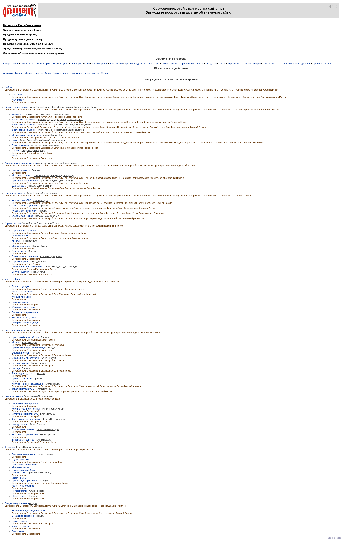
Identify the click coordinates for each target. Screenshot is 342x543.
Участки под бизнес (22, 216)
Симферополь (11, 63)
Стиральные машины (23, 429)
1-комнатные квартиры (24, 119)
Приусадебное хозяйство (25, 337)
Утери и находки (20, 526)
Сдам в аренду (61, 73)
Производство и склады (25, 180)
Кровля (16, 241)
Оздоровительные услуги (25, 322)
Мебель (16, 342)
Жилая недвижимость (16, 107)
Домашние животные (23, 515)
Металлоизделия (21, 246)
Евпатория (76, 63)
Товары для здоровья (23, 373)
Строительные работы (24, 230)
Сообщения (18, 531)
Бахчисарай (43, 63)
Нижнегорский (169, 63)
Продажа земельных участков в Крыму (28, 43)
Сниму (95, 73)
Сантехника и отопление (25, 256)
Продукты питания (22, 378)
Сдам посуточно (81, 73)
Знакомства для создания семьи (29, 510)
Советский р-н (270, 63)
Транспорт (10, 447)
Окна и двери (19, 251)
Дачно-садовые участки (24, 205)
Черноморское (99, 63)
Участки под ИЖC (21, 200)
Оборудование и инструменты (28, 266)
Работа (8, 87)
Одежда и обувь (20, 352)
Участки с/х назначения (24, 210)
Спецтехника (18, 472)
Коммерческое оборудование (27, 383)
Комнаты (16, 114)
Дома (14, 140)
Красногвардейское (135, 63)
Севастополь (28, 63)
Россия (328, 63)
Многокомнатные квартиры (26, 135)
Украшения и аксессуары (25, 358)
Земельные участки (15, 193)
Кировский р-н (235, 63)
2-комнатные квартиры (24, 124)
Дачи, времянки (20, 145)
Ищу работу (18, 99)
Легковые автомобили (23, 454)
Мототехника (19, 478)
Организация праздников (25, 312)
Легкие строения (21, 170)
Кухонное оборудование (25, 434)
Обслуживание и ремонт (25, 403)
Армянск (317, 63)
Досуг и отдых (19, 521)
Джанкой (305, 63)
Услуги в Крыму (13, 279)
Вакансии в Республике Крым (22, 25)
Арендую (8, 73)
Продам (39, 73)
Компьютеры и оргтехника (26, 408)
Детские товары (20, 363)
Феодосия (211, 63)
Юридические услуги (23, 307)
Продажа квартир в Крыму (20, 34)
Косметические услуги (24, 317)
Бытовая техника (14, 396)
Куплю (18, 73)
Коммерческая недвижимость (21, 163)
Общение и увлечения (17, 503)
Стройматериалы (21, 261)
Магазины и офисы (22, 175)
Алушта (64, 63)
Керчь (200, 63)
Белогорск (154, 63)
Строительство (13, 223)
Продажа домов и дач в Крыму (22, 39)
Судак (222, 63)
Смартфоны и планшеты (25, 414)
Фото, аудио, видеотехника (26, 419)
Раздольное (116, 63)
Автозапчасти (19, 491)
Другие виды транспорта (25, 480)
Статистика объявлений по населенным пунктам (33, 53)
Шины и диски (19, 496)
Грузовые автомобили (23, 470)
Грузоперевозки (20, 459)
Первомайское (187, 63)
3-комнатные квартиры (24, 129)
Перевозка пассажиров (24, 464)
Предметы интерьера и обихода (29, 347)
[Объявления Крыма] (19, 16)
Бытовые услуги (20, 286)
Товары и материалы (23, 389)
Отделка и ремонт (21, 235)
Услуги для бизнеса (22, 291)
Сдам (48, 73)
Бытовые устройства (23, 439)
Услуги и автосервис (23, 485)
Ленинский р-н (253, 63)
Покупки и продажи (15, 330)
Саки (87, 63)
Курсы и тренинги (21, 296)
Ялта (55, 63)
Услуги (104, 73)
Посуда (16, 368)
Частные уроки (20, 302)
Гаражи (15, 150)
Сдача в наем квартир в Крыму (23, 30)
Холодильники (19, 424)
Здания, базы (19, 185)
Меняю (28, 73)
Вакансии (17, 94)
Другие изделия (20, 272)
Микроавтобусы (20, 467)
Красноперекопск (289, 63)
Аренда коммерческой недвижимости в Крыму (32, 48)
